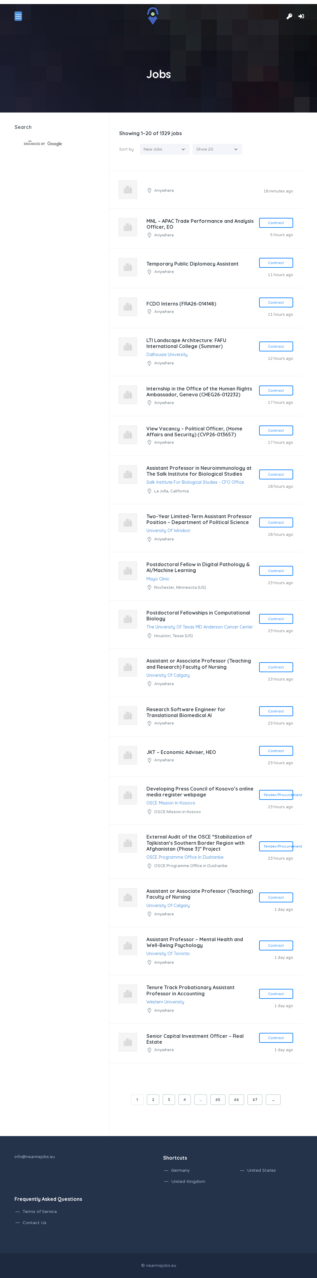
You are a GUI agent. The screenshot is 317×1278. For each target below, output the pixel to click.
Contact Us (34, 1222)
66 (236, 1099)
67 (255, 1099)
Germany (180, 1170)
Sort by (126, 149)
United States (261, 1170)
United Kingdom (188, 1181)
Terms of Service (40, 1211)
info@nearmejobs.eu (35, 1156)
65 (217, 1099)
